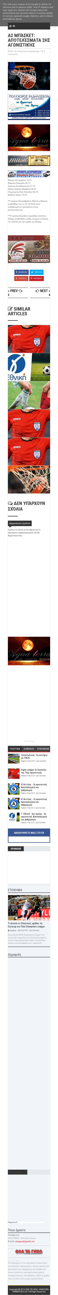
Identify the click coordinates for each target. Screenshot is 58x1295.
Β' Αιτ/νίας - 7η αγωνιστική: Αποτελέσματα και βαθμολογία (34, 787)
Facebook (22, 272)
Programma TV (12, 1222)
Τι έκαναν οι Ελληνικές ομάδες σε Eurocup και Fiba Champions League (26, 925)
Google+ (22, 278)
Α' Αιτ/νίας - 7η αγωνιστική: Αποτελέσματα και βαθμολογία (34, 802)
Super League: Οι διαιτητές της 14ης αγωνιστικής (33, 771)
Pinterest (37, 278)
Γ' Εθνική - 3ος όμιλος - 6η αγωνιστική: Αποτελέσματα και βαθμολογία (34, 816)
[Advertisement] (29, 617)
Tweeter (38, 272)
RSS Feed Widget (29, 741)
